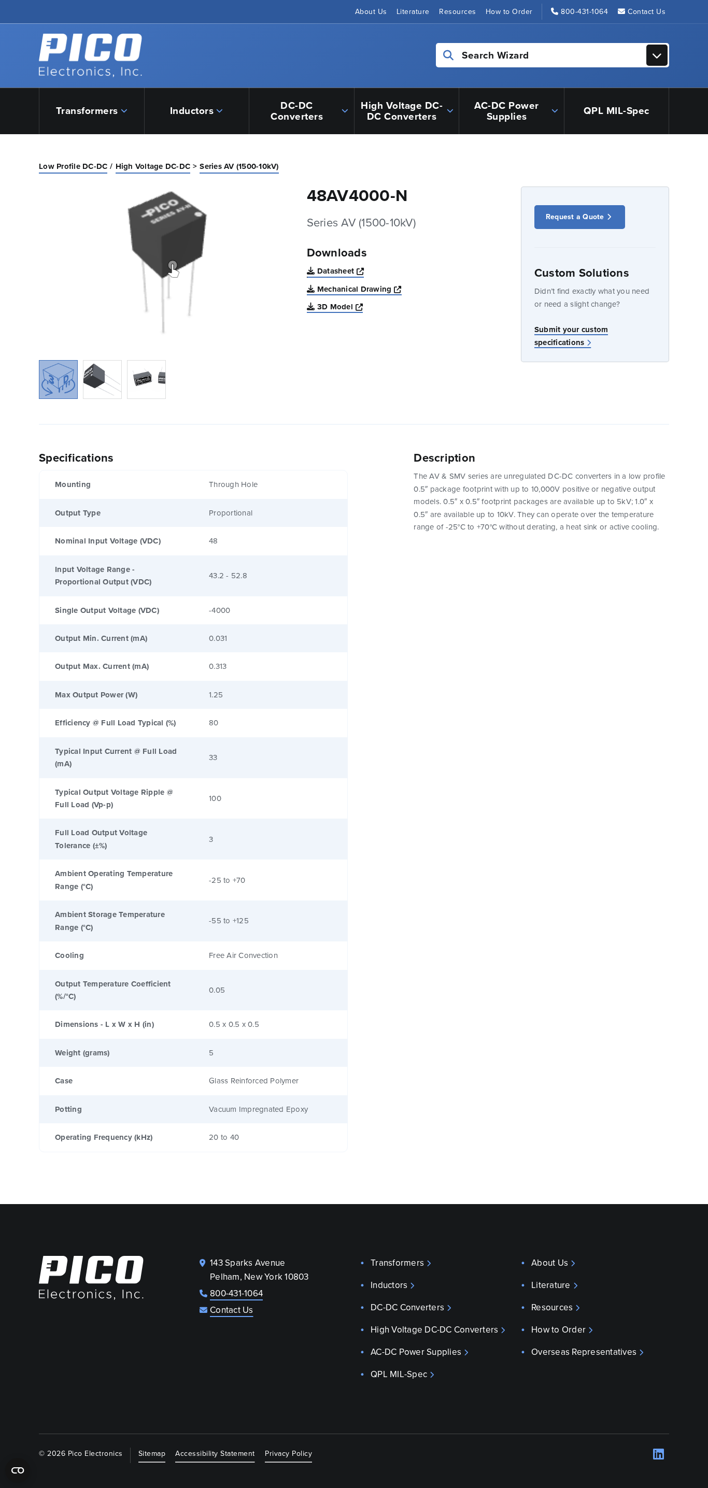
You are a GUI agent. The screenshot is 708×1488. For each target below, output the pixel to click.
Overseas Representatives (583, 1352)
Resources (457, 11)
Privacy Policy (288, 1453)
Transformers (87, 110)
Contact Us (646, 11)
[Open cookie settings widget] (17, 1470)
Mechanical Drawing (359, 289)
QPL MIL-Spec (616, 110)
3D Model (340, 306)
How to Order (509, 11)
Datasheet (340, 271)
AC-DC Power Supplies (506, 111)
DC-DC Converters (297, 111)
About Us (371, 11)
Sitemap (152, 1453)
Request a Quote (575, 216)
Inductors (192, 110)
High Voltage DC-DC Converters (402, 111)
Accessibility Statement (215, 1453)
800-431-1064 (584, 11)
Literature (413, 11)
